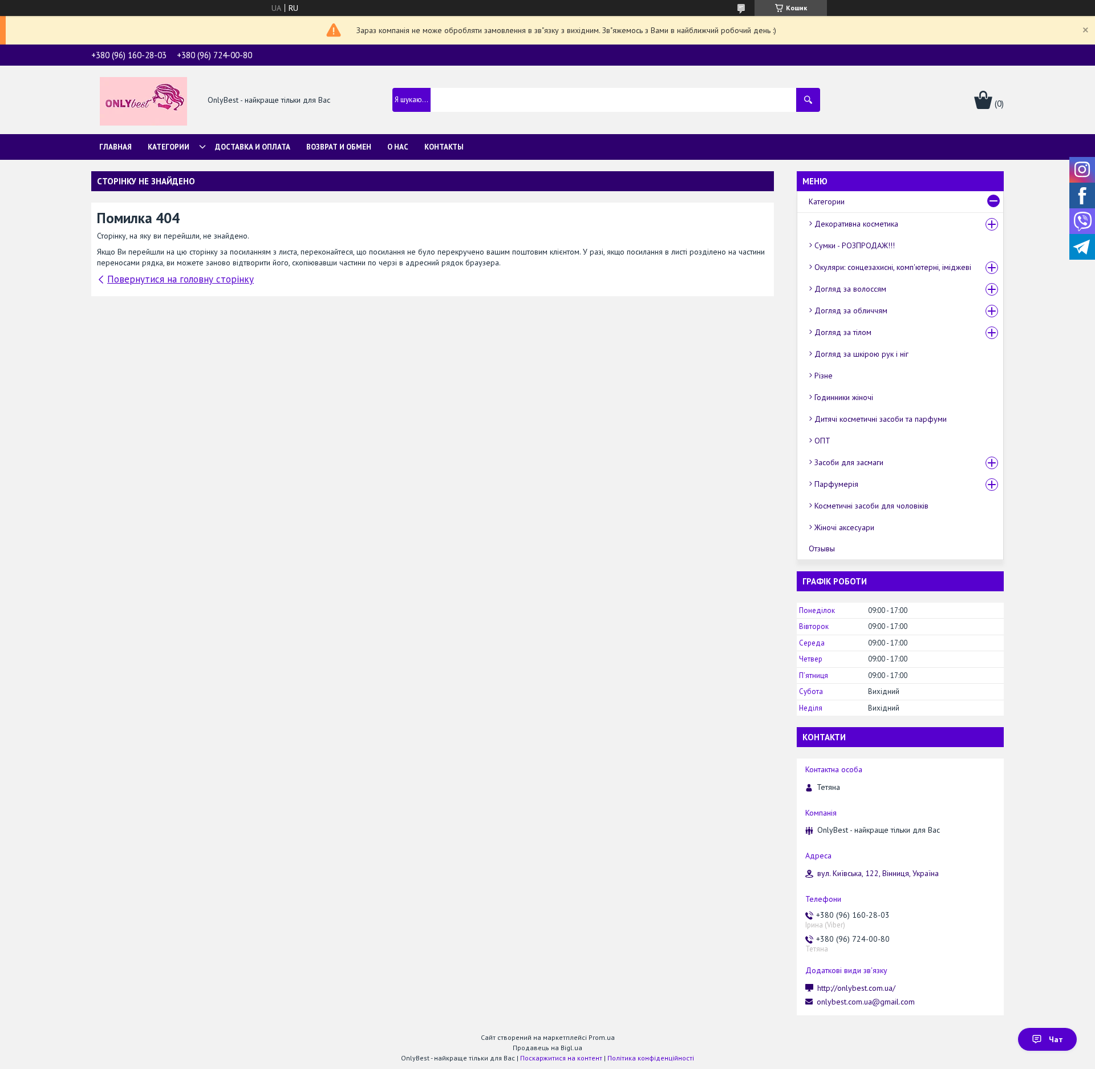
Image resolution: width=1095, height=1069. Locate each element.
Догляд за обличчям (850, 310)
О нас (397, 147)
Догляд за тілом (842, 332)
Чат (1056, 1039)
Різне (823, 375)
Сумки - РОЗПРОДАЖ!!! (854, 245)
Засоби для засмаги (848, 462)
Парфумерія (836, 484)
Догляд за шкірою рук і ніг (861, 354)
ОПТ (822, 440)
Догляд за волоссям (850, 289)
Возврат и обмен (338, 147)
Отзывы (822, 548)
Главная (115, 147)
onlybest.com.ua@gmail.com (866, 1002)
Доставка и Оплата (252, 147)
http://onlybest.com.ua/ (856, 988)
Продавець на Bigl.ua (547, 1047)
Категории (168, 147)
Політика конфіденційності (650, 1058)
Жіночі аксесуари (844, 527)
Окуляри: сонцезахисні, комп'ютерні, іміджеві (892, 267)
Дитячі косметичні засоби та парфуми (880, 419)
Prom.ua (602, 1037)
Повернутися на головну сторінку (180, 279)
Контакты (444, 147)
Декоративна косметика (856, 224)
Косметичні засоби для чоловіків (871, 506)
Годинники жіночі (843, 397)
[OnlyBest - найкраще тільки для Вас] (143, 100)
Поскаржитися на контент (561, 1058)
